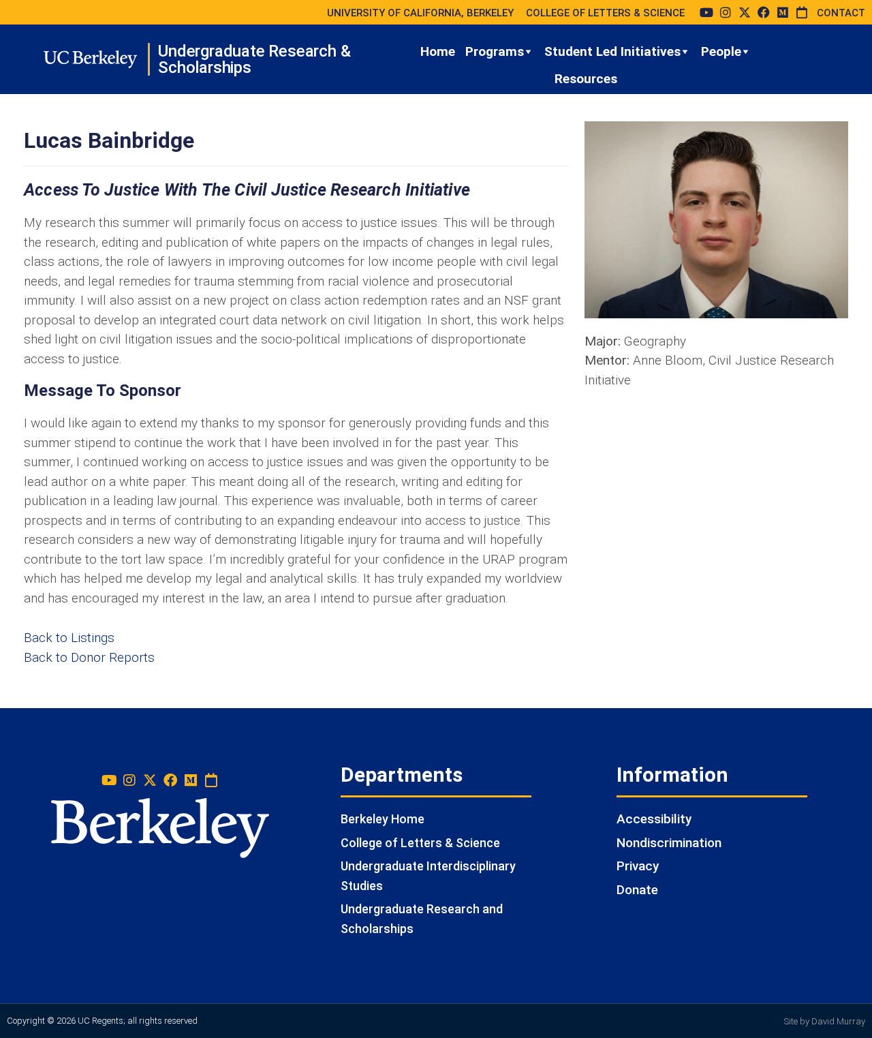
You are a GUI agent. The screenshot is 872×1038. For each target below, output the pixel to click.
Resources (586, 79)
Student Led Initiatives (612, 51)
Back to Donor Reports (89, 657)
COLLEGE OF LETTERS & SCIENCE (605, 13)
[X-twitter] (744, 12)
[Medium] (782, 12)
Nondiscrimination (669, 843)
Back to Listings (69, 637)
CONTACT (841, 13)
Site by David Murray (824, 1021)
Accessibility (654, 819)
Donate (637, 890)
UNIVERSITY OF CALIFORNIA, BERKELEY (420, 13)
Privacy (638, 866)
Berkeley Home (382, 819)
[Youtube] (706, 12)
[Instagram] (725, 12)
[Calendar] (801, 12)
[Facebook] (763, 12)
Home (437, 51)
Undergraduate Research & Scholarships (254, 59)
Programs (494, 51)
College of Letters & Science (420, 843)
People (721, 51)
